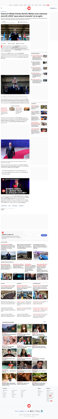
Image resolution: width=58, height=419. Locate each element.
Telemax (39, 394)
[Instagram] (17, 411)
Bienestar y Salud (14, 390)
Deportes (13, 391)
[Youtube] (20, 411)
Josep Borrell (17, 45)
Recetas (22, 395)
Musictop (39, 395)
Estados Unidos (4, 205)
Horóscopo (4, 394)
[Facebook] (15, 411)
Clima (3, 391)
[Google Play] (37, 411)
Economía (19, 283)
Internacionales (4, 11)
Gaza (9, 205)
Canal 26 (4, 21)
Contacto (48, 391)
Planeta (22, 394)
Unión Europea (14, 205)
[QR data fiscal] (42, 411)
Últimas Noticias (5, 390)
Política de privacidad (50, 394)
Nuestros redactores (50, 398)
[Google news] (28, 411)
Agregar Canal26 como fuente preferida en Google (24, 22)
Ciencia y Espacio (23, 390)
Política (3, 283)
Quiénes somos (49, 390)
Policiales (4, 395)
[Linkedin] (22, 411)
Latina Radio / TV (40, 391)
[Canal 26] (29, 406)
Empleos (48, 399)
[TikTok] (23, 411)
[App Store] (32, 411)
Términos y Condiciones (27, 414)
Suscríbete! (44, 235)
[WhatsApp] (25, 411)
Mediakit (49, 395)
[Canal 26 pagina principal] (29, 9)
